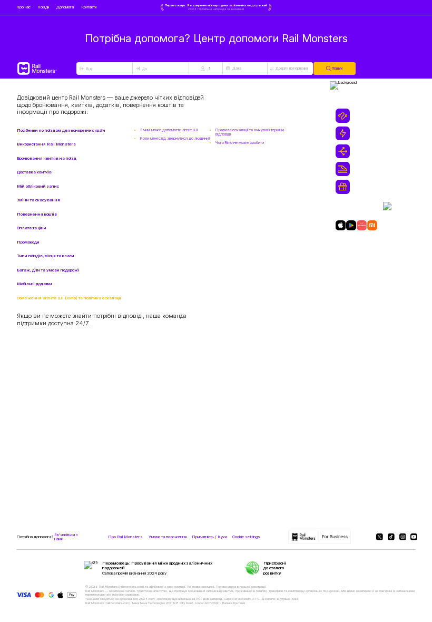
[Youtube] (413, 536)
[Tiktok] (390, 536)
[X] (378, 536)
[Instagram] (402, 536)
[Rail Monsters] (46, 68)
